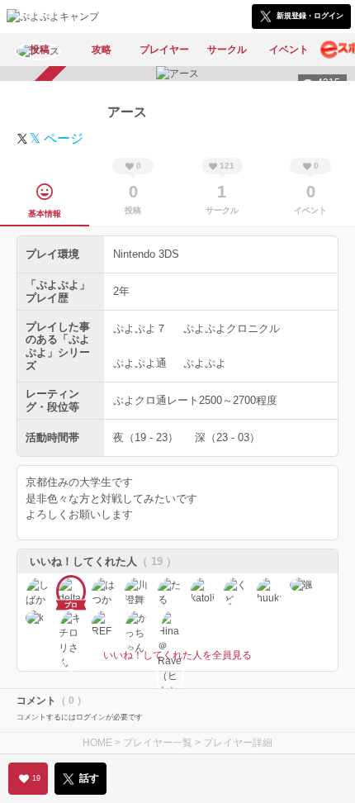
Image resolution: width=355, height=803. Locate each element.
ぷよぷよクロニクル (231, 328)
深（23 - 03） (227, 437)
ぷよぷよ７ (140, 328)
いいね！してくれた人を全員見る (177, 655)
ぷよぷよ (204, 363)
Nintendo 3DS (146, 254)
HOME (97, 742)
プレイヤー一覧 (157, 742)
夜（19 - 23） (145, 437)
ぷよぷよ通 (140, 363)
